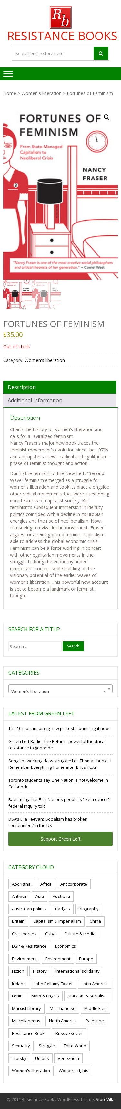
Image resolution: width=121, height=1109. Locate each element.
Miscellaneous (26, 1021)
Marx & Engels (45, 996)
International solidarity (77, 971)
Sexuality (21, 1046)
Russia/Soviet (69, 1033)
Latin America (95, 983)
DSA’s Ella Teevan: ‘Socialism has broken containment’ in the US (47, 822)
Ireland (19, 983)
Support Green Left (61, 839)
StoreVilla (105, 1099)
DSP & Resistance (29, 946)
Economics (65, 946)
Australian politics (29, 909)
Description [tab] (22, 387)
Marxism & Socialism (88, 996)
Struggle (47, 1046)
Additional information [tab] (35, 400)
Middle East (95, 1008)
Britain (18, 921)
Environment (24, 959)
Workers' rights (73, 1070)
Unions (42, 1058)
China (95, 921)
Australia (61, 896)
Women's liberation (41, 93)
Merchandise (63, 1008)
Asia (39, 896)
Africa (46, 884)
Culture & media (80, 934)
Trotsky (19, 1058)
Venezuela (68, 1058)
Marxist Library (26, 1008)
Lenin (17, 996)
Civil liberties (24, 934)
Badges (62, 909)
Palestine (95, 1021)
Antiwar (19, 896)
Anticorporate (73, 884)
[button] (107, 117)
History (40, 971)
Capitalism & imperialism (57, 921)
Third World (75, 1046)
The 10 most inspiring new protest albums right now (58, 728)
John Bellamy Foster (54, 983)
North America (63, 1021)
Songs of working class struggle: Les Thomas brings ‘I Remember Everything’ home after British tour (59, 764)
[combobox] (60, 688)
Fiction (18, 971)
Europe (86, 959)
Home (9, 93)
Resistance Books (62, 36)
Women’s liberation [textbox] (58, 691)
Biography (89, 909)
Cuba (50, 934)
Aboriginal (22, 884)
